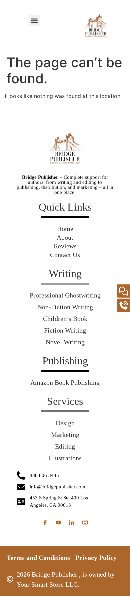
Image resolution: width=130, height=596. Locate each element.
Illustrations (65, 458)
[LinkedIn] (72, 522)
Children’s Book (65, 318)
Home (65, 228)
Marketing (65, 434)
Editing (65, 446)
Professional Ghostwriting (65, 295)
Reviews (65, 246)
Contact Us (65, 254)
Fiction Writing (65, 330)
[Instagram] (85, 522)
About (65, 237)
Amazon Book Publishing (65, 382)
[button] (34, 20)
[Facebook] (45, 522)
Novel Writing (65, 342)
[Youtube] (58, 522)
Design (65, 423)
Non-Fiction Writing (65, 307)
